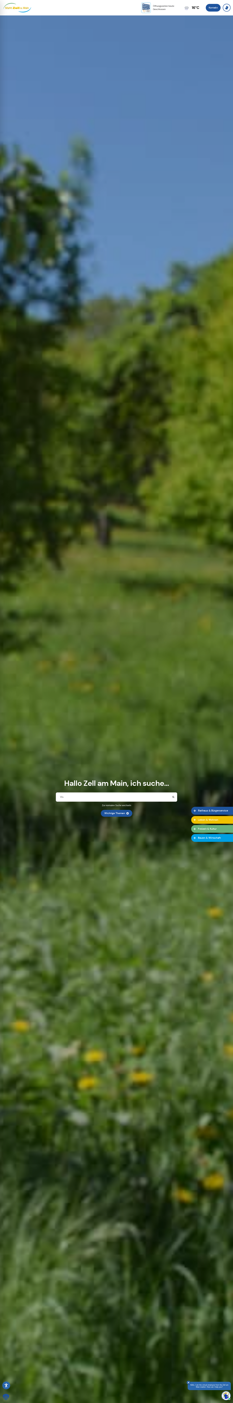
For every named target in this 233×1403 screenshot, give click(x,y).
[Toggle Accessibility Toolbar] (6, 1385)
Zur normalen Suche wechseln (116, 805)
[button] (6, 1397)
